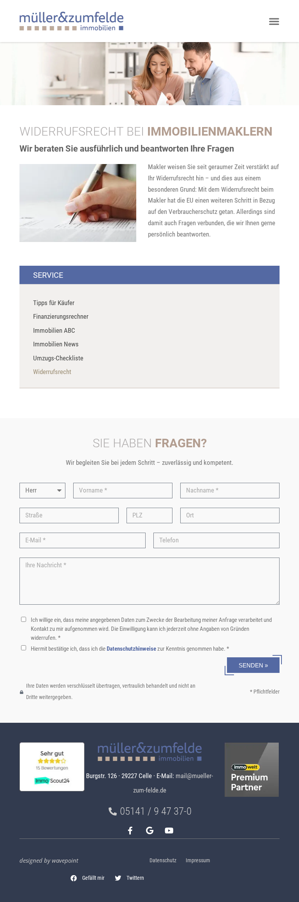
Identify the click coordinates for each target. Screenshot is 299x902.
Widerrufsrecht (52, 372)
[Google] (149, 831)
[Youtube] (169, 831)
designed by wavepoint (48, 860)
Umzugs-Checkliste (58, 358)
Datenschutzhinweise (131, 648)
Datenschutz (163, 860)
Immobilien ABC (54, 330)
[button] (87, 878)
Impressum (198, 860)
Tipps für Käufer (53, 303)
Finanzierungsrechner (60, 316)
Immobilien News (56, 344)
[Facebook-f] (130, 831)
